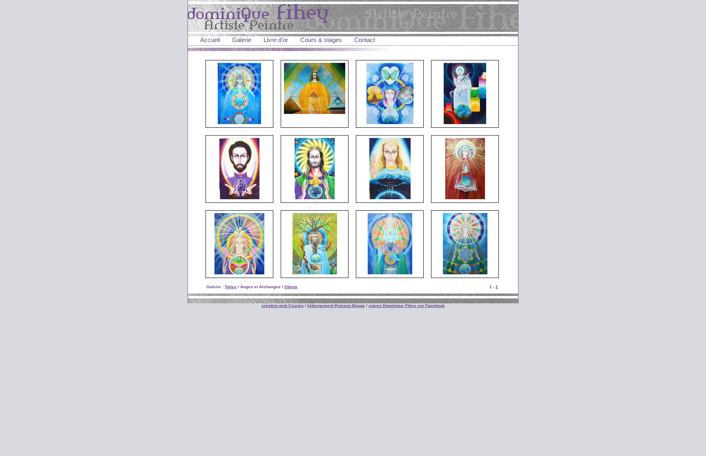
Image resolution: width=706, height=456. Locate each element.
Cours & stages (321, 39)
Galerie (241, 39)
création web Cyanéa (282, 305)
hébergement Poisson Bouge (336, 305)
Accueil (210, 39)
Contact (364, 39)
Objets (290, 287)
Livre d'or (276, 39)
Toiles (231, 287)
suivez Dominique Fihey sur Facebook (407, 305)
